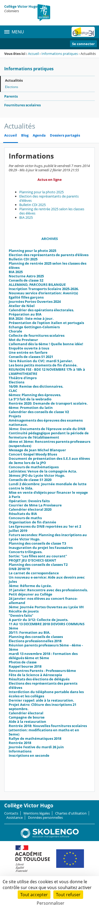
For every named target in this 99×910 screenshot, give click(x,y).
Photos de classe (23, 662)
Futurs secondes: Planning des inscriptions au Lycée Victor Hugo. (48, 536)
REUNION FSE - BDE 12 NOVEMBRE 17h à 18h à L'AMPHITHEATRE (47, 371)
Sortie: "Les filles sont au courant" (38, 556)
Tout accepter (34, 895)
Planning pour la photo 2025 (41, 192)
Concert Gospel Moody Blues (33, 454)
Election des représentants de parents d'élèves (49, 198)
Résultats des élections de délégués (39, 679)
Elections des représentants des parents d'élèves (43, 685)
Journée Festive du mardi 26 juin (36, 747)
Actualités (14, 80)
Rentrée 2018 (20, 742)
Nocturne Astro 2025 (26, 276)
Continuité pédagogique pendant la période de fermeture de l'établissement (49, 435)
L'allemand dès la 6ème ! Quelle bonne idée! (46, 344)
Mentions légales (36, 813)
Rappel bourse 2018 (25, 666)
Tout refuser (68, 895)
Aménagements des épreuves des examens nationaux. (46, 422)
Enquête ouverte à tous (29, 348)
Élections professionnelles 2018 (35, 640)
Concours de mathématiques (34, 467)
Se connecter (83, 43)
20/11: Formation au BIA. (29, 632)
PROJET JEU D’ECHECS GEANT (32, 560)
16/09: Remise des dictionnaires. (36, 386)
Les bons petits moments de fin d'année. (43, 365)
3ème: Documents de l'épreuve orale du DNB (47, 428)
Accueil (33, 53)
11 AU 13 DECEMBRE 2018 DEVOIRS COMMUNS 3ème (46, 626)
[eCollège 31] (83, 31)
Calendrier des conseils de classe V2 (39, 411)
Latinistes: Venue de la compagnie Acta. (43, 471)
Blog (25, 135)
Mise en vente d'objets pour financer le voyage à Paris (48, 494)
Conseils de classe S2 (26, 280)
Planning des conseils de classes (36, 636)
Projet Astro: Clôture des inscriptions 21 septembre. (42, 706)
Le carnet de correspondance (34, 573)
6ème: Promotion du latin (31, 407)
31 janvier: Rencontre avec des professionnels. (48, 590)
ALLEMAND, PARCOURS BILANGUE (37, 284)
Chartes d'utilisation (71, 813)
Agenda (39, 135)
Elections (11, 87)
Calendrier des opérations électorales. (41, 310)
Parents (11, 96)
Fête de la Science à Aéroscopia (35, 674)
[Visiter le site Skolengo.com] (50, 836)
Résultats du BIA (23, 513)
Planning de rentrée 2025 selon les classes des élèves (51, 211)
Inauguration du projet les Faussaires (41, 547)
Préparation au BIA (25, 314)
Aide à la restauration (27, 721)
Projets (15, 416)
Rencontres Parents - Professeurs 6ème (42, 670)
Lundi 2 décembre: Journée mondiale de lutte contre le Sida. (48, 486)
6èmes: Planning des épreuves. (35, 394)
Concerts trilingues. (26, 551)
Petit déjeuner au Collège (30, 594)
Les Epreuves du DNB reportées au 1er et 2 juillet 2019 (45, 528)
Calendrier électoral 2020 (30, 509)
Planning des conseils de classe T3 (37, 543)
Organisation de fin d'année (32, 522)
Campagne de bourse (27, 717)
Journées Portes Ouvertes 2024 (35, 301)
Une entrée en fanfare (28, 352)
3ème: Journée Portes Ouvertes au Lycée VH (46, 607)
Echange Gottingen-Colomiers (34, 327)
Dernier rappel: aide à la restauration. (41, 700)
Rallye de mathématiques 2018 (35, 738)
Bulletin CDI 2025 (32, 204)
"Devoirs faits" (21, 615)
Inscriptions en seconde (29, 755)
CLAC (13, 390)
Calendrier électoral (26, 713)
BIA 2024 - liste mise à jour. (31, 318)
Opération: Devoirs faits (29, 500)
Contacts (11, 813)
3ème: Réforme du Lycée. (30, 585)
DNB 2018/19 (19, 568)
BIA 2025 (26, 217)
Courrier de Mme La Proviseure (35, 505)
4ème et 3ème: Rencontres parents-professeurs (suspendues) (49, 443)
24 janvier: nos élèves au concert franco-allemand (43, 600)
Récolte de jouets (24, 611)
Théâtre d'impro (23, 377)
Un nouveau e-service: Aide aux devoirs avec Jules (47, 579)
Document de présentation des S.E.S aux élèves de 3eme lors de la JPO (49, 460)
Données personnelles (45, 817)
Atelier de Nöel (22, 305)
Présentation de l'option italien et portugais (46, 322)
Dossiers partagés (65, 135)
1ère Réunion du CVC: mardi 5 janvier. (41, 360)
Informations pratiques (59, 53)
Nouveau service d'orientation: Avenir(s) (43, 293)
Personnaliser (50, 903)
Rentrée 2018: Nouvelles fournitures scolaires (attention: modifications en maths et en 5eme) (48, 730)
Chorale (15, 331)
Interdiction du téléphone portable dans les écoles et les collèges (46, 693)
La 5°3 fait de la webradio (30, 399)
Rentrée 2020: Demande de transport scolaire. (48, 403)
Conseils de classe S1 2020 (30, 479)
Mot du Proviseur (23, 339)
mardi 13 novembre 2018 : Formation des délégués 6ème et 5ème (43, 655)
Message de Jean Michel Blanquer (37, 450)
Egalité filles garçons (26, 297)
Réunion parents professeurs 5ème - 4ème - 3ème (46, 647)
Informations (20, 751)
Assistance (14, 817)
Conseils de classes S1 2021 (31, 356)
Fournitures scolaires (22, 105)
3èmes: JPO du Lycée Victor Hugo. (37, 475)
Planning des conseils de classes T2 (38, 564)
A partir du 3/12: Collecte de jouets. (38, 619)
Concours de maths (25, 517)
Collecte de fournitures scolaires (36, 335)
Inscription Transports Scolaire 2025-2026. (44, 288)
